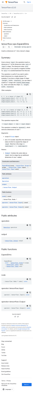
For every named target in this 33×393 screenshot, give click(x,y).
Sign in (29, 2)
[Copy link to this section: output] (8, 234)
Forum (3, 347)
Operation (5, 181)
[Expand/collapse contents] (11, 21)
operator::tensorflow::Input (12, 202)
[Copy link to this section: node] (7, 275)
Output (7, 153)
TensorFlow (4, 13)
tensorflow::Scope (22, 165)
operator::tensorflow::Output (12, 207)
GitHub (3, 350)
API (10, 13)
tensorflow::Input (15, 167)
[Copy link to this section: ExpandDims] (13, 255)
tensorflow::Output (10, 187)
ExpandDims (6, 165)
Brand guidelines (6, 371)
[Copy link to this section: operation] (11, 221)
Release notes (5, 366)
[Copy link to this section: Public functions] (18, 249)
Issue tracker (5, 363)
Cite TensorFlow (5, 374)
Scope (13, 136)
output (4, 184)
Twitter (3, 352)
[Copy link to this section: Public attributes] (18, 216)
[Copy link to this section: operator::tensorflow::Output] (27, 302)
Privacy (9, 380)
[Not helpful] (15, 17)
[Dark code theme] (27, 94)
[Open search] (24, 2)
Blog (2, 344)
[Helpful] (12, 17)
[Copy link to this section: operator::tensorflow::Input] (25, 288)
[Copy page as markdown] (9, 47)
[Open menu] (3, 2)
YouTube (3, 355)
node (3, 196)
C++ (26, 13)
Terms (3, 380)
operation (5, 178)
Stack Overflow (5, 368)
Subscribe (27, 384)
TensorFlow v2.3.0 (8, 7)
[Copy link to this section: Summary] (12, 58)
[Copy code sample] (30, 94)
